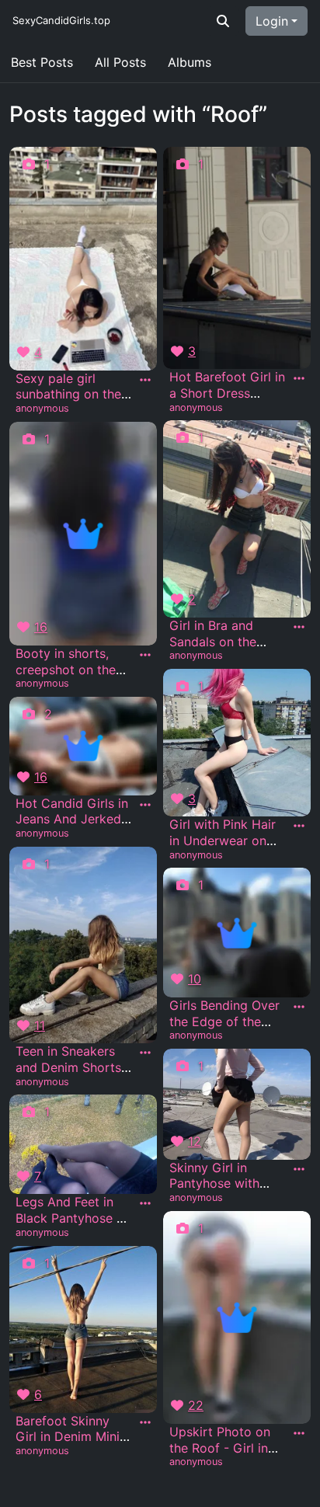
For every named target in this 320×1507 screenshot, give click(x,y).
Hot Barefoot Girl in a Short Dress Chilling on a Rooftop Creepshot (227, 401)
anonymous (42, 408)
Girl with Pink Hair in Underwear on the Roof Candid (222, 840)
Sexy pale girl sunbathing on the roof (68, 395)
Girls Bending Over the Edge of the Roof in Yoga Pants (225, 1021)
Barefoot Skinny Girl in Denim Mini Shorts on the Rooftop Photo (68, 1445)
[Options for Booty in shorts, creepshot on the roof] (145, 655)
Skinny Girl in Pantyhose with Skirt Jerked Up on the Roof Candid (225, 1191)
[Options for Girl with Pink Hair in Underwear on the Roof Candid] (299, 825)
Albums (189, 62)
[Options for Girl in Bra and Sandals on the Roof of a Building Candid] (299, 627)
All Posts (120, 62)
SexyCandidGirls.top (61, 20)
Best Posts (42, 62)
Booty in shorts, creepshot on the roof (66, 670)
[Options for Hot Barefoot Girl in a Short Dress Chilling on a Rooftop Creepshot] (299, 378)
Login (272, 21)
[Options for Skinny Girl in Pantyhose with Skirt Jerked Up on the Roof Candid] (299, 1169)
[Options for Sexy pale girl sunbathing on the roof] (145, 380)
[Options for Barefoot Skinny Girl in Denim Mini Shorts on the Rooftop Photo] (145, 1422)
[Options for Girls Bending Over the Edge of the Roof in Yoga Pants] (299, 1006)
